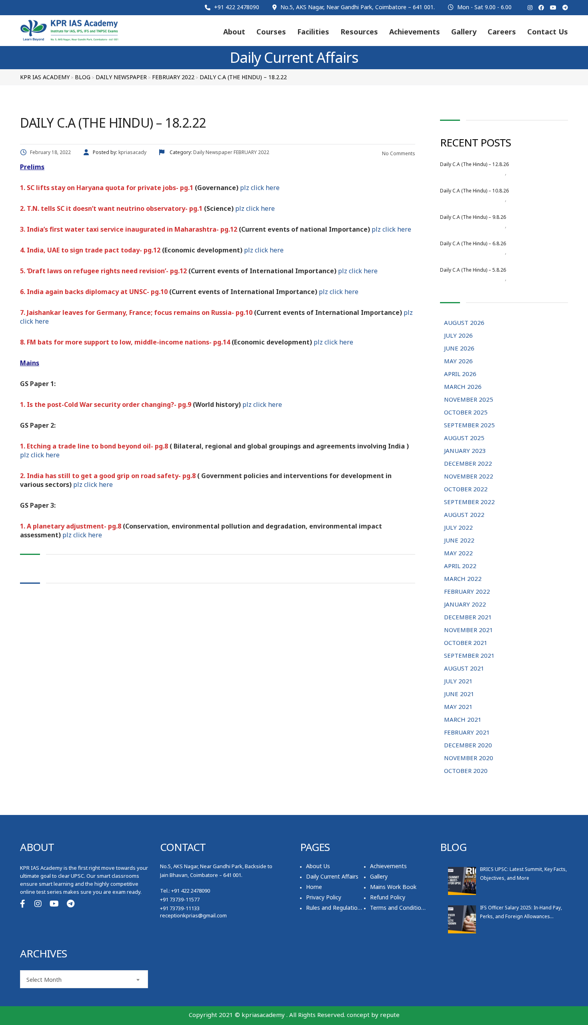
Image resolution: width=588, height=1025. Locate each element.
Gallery (463, 31)
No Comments (398, 153)
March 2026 (463, 386)
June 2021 (459, 693)
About (234, 31)
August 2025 (464, 437)
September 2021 (469, 655)
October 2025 (466, 412)
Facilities (313, 31)
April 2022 (460, 565)
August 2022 (464, 514)
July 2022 (458, 527)
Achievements (414, 31)
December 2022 (468, 463)
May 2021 (458, 706)
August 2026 (488, 172)
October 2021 (466, 642)
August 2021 (464, 668)
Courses (271, 31)
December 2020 (468, 745)
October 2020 (466, 770)
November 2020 (468, 757)
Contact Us (547, 31)
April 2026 (460, 373)
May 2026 (458, 360)
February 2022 (467, 591)
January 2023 (465, 450)
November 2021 (468, 629)
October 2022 (466, 488)
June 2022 (459, 540)
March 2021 (463, 719)
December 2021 (468, 617)
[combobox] (84, 979)
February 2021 (467, 732)
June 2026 (459, 348)
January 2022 (465, 604)
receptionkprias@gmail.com (193, 915)
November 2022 (468, 476)
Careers (502, 31)
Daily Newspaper (528, 172)
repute (390, 1015)
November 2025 (468, 399)
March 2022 (463, 578)
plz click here (260, 187)
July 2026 (458, 335)
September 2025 (469, 424)
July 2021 (458, 681)
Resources (359, 31)
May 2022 (458, 553)
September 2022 (469, 501)
